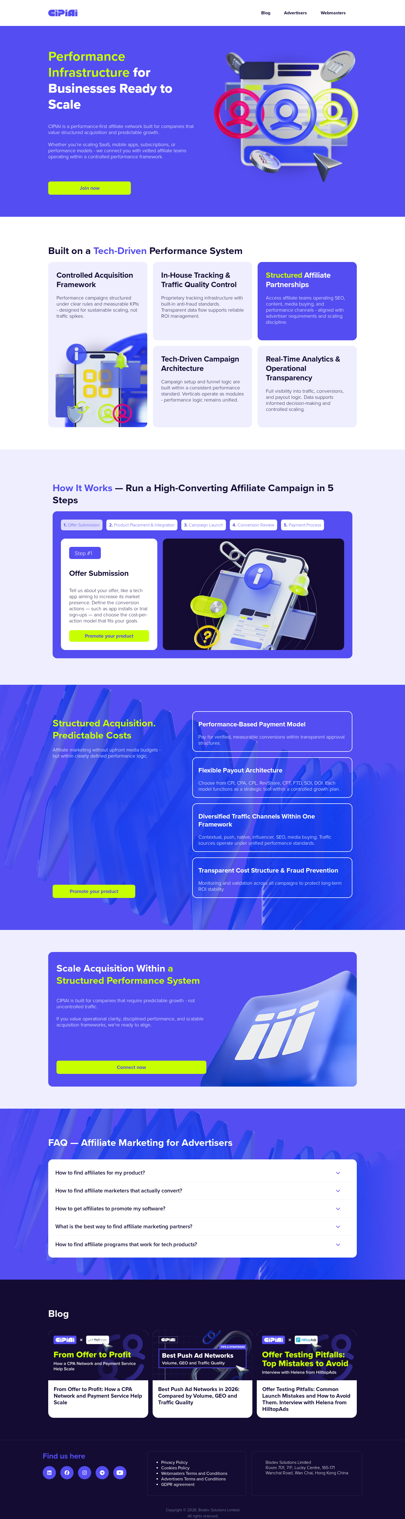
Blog (265, 13)
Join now (90, 188)
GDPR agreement (178, 1484)
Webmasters (333, 13)
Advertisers (295, 13)
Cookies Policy (175, 1468)
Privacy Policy (174, 1462)
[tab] (81, 525)
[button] (202, 1172)
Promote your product (109, 636)
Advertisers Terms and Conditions (193, 1479)
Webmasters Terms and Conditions (194, 1473)
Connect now (131, 1067)
